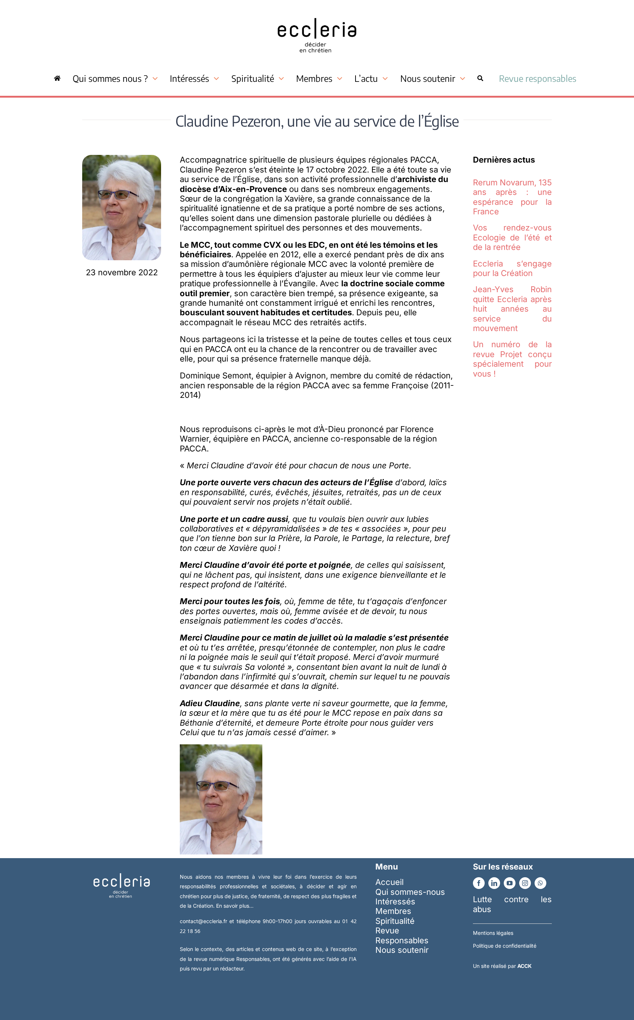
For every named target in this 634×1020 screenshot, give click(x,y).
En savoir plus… (235, 906)
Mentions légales (493, 933)
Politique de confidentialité (504, 946)
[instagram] (525, 883)
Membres (393, 911)
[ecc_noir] (317, 11)
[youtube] (509, 883)
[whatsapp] (540, 883)
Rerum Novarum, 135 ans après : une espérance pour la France (512, 197)
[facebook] (479, 883)
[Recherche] (480, 78)
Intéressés (395, 901)
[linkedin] (494, 883)
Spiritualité (395, 921)
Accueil (389, 882)
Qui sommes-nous (410, 892)
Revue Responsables (402, 935)
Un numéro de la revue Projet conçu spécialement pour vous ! (512, 359)
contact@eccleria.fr (204, 921)
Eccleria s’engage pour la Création (512, 268)
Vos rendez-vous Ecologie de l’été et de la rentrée (512, 237)
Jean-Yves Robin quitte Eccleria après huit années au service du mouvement (512, 308)
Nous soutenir (402, 950)
